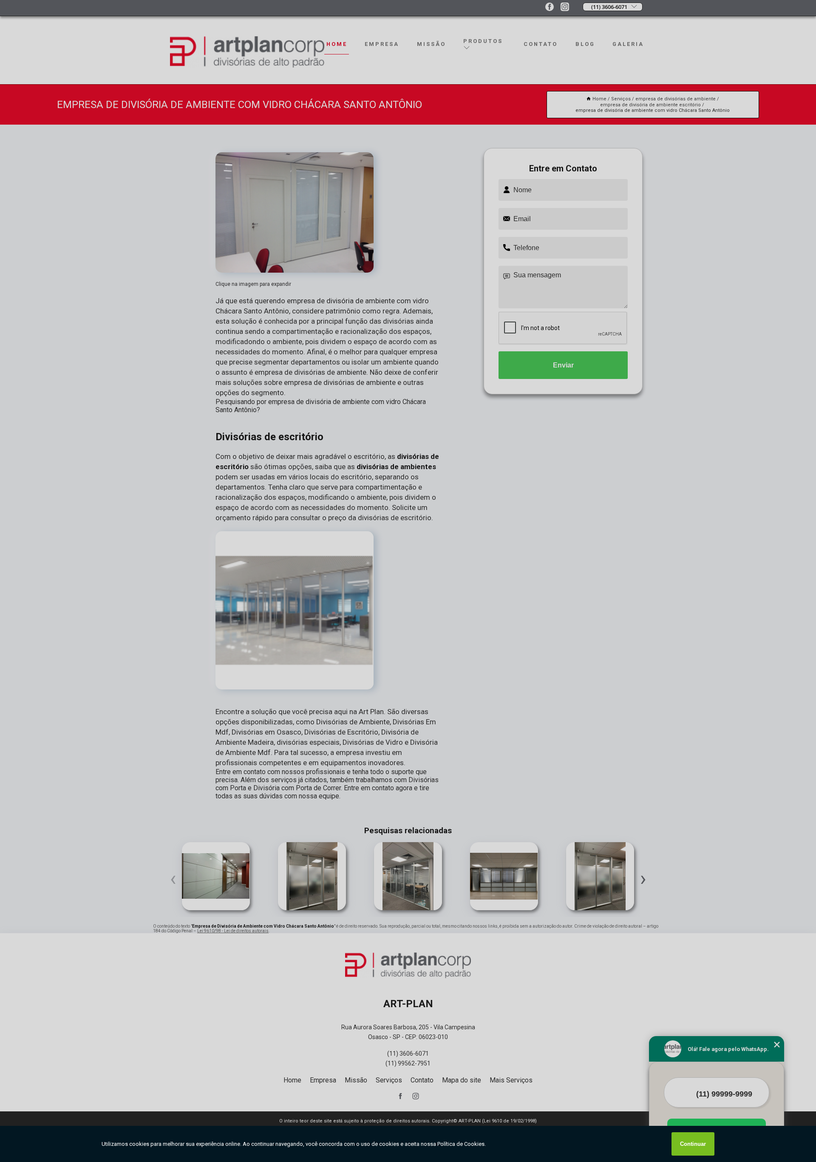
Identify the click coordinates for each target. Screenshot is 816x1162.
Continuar (693, 1144)
